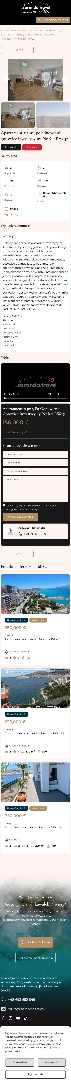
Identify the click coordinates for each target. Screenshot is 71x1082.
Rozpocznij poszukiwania (35, 958)
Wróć (19, 49)
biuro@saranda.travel (26, 1009)
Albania (13, 651)
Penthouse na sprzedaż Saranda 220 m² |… (34, 827)
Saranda (24, 651)
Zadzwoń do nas (55, 20)
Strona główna (10, 30)
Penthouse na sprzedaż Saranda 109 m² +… (34, 639)
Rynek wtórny (53, 30)
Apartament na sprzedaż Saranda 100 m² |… (35, 733)
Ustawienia (51, 1062)
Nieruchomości (31, 30)
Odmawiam (20, 1062)
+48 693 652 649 (35, 534)
